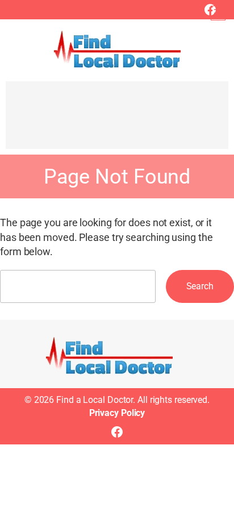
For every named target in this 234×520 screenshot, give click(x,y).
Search (200, 286)
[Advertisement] (117, 120)
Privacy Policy (117, 412)
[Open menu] (218, 13)
